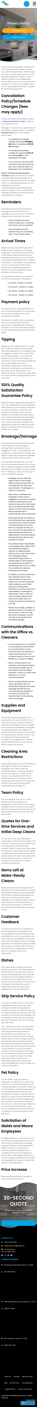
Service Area (14, 1383)
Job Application (27, 1383)
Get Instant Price (18, 30)
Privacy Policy (31, 1400)
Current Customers (25, 1389)
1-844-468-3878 (26, 4)
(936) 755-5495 (9, 1345)
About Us (8, 1377)
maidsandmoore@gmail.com (14, 1246)
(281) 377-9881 (9, 1308)
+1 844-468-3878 (10, 1242)
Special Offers (10, 1389)
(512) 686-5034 (9, 1272)
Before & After (27, 1377)
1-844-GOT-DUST (18, 37)
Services (17, 1377)
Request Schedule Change (14, 121)
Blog (5, 1383)
